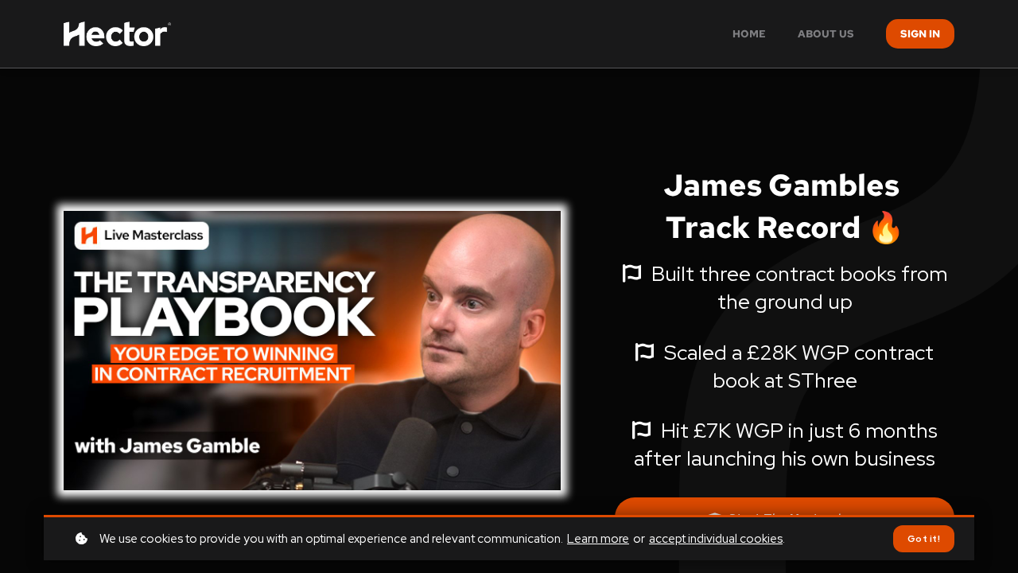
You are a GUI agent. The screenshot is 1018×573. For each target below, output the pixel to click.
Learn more (598, 539)
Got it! (924, 538)
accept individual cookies (716, 539)
